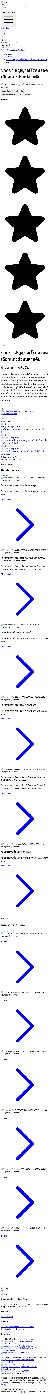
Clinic (4, 40)
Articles (4, 42)
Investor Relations (16, 1329)
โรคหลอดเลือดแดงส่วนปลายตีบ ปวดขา (16, 94)
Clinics (10, 1316)
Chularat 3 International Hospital (14, 1327)
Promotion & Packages (16, 50)
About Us (5, 48)
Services (5, 45)
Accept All (19, 1389)
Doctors (4, 1316)
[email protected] (30, 1339)
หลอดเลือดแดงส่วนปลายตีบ (12, 91)
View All (4, 475)
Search (4, 4)
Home (8, 54)
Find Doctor (12, 42)
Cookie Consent (8, 1389)
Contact (4, 50)
